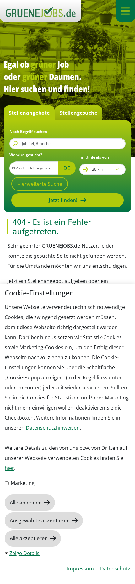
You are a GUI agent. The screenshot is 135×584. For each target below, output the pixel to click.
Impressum (80, 568)
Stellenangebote (29, 112)
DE (66, 168)
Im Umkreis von (94, 157)
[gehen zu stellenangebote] (40, 11)
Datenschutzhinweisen (53, 427)
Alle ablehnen (26, 502)
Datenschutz (115, 568)
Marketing (22, 483)
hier (9, 468)
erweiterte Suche (41, 183)
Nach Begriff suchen (28, 131)
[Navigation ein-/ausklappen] (125, 11)
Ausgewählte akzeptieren (40, 520)
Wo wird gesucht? (25, 154)
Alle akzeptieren (29, 538)
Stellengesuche (78, 112)
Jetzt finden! (63, 200)
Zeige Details (24, 553)
